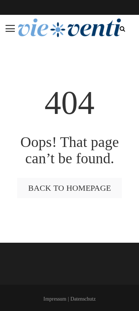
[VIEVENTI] (69, 28)
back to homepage (69, 188)
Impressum (54, 299)
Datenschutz (83, 299)
